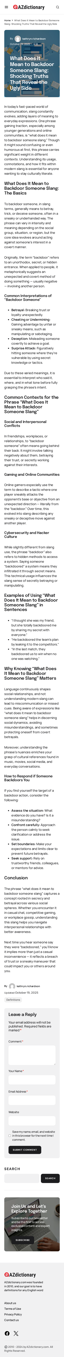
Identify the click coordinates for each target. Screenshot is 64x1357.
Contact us (11, 1320)
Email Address (18, 1091)
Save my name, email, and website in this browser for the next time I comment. (33, 1136)
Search (12, 1169)
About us (10, 1303)
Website (14, 1112)
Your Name (16, 1071)
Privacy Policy (13, 1314)
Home (7, 20)
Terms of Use (12, 1308)
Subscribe (23, 1240)
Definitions (13, 1000)
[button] (6, 7)
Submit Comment (25, 1149)
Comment (16, 1041)
